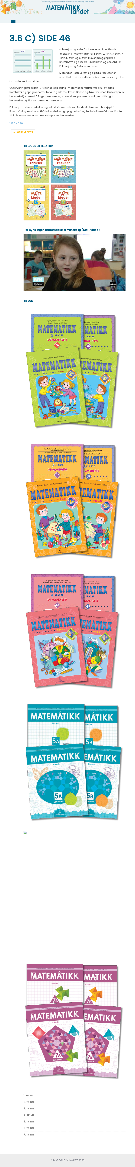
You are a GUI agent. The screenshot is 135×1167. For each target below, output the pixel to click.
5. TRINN (29, 1121)
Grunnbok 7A (25, 132)
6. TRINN (29, 1128)
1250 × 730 (16, 123)
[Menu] (13, 21)
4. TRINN (29, 1115)
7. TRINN (29, 1134)
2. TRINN (29, 1102)
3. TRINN (29, 1108)
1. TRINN (28, 1095)
